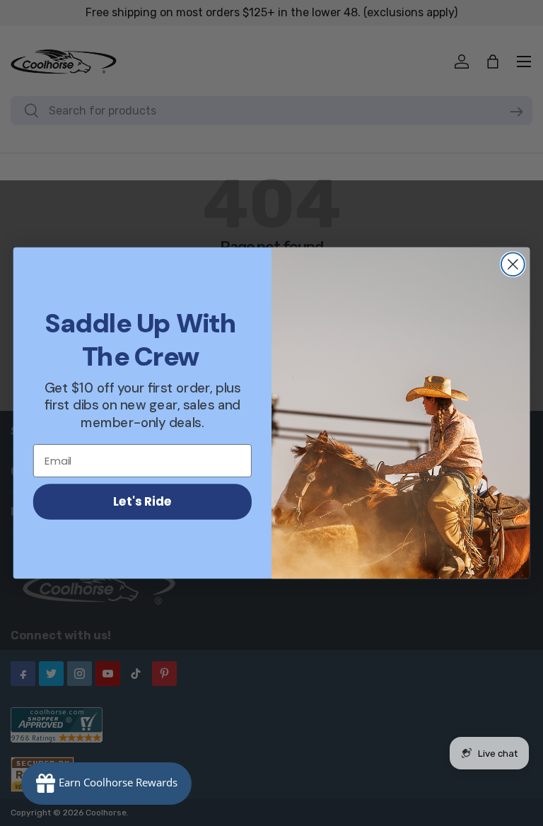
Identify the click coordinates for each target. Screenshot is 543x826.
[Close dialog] (513, 264)
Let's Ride (142, 501)
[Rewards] (106, 783)
